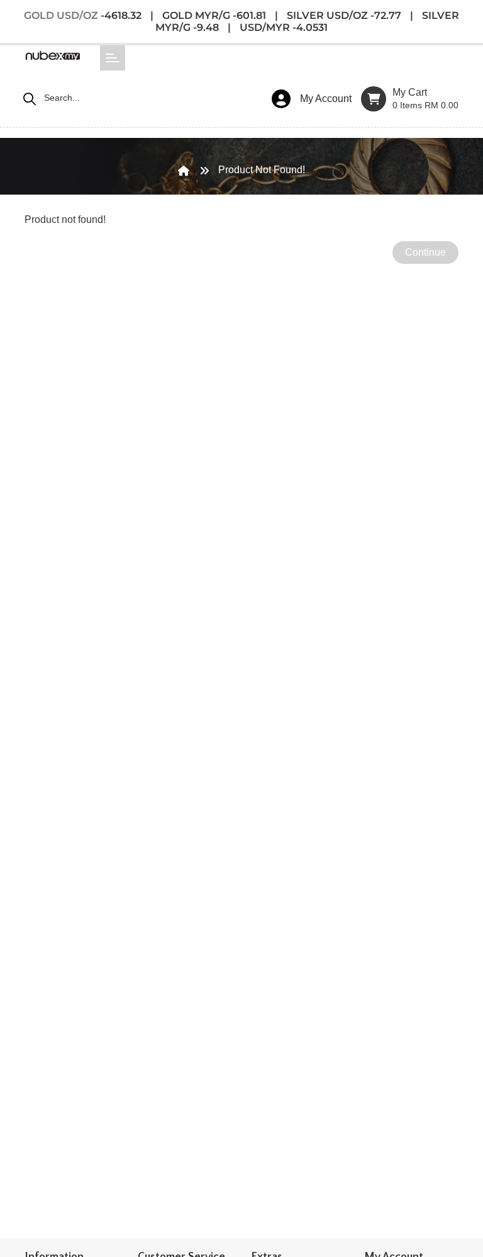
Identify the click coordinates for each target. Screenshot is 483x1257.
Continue (425, 252)
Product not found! (261, 169)
